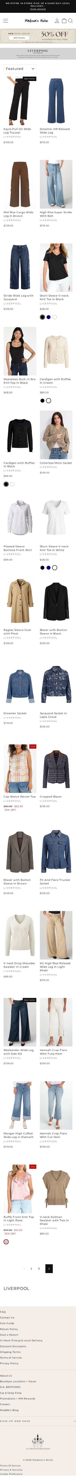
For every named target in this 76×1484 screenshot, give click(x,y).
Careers (5, 1404)
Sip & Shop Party (11, 1392)
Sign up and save (15, 1421)
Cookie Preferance (11, 1474)
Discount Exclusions (13, 1346)
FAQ (3, 1311)
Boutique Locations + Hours (18, 1381)
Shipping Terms (10, 1352)
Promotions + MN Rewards (17, 1398)
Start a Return (9, 1334)
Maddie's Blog (9, 1410)
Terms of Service (11, 1357)
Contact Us (7, 1317)
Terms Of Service (10, 1465)
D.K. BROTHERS (10, 1387)
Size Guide (7, 1323)
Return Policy (9, 1329)
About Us (6, 1375)
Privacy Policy (9, 1363)
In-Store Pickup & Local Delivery (21, 1340)
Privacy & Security (11, 1469)
